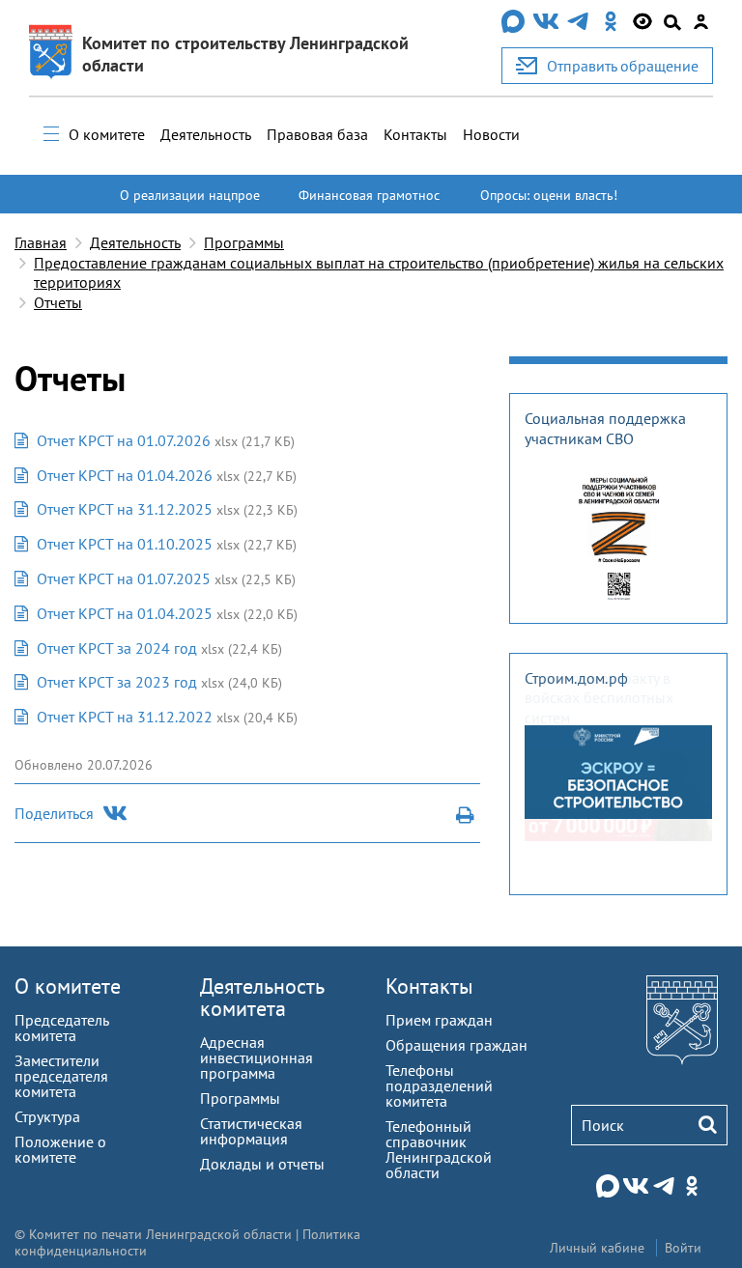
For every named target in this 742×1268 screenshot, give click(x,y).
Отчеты (58, 302)
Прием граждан (439, 1019)
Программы (244, 242)
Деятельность (205, 134)
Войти (683, 1247)
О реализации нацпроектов (190, 203)
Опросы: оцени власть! (548, 195)
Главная (40, 242)
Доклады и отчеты (262, 1163)
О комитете (107, 134)
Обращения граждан (456, 1045)
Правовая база (317, 134)
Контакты (415, 134)
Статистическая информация (251, 1130)
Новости (491, 134)
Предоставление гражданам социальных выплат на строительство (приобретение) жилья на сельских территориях (379, 273)
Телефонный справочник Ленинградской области (438, 1149)
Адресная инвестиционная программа (256, 1057)
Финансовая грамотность (369, 203)
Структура (47, 1116)
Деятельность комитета (262, 997)
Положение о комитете (60, 1149)
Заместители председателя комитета (61, 1076)
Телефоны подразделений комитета (439, 1085)
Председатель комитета (61, 1027)
